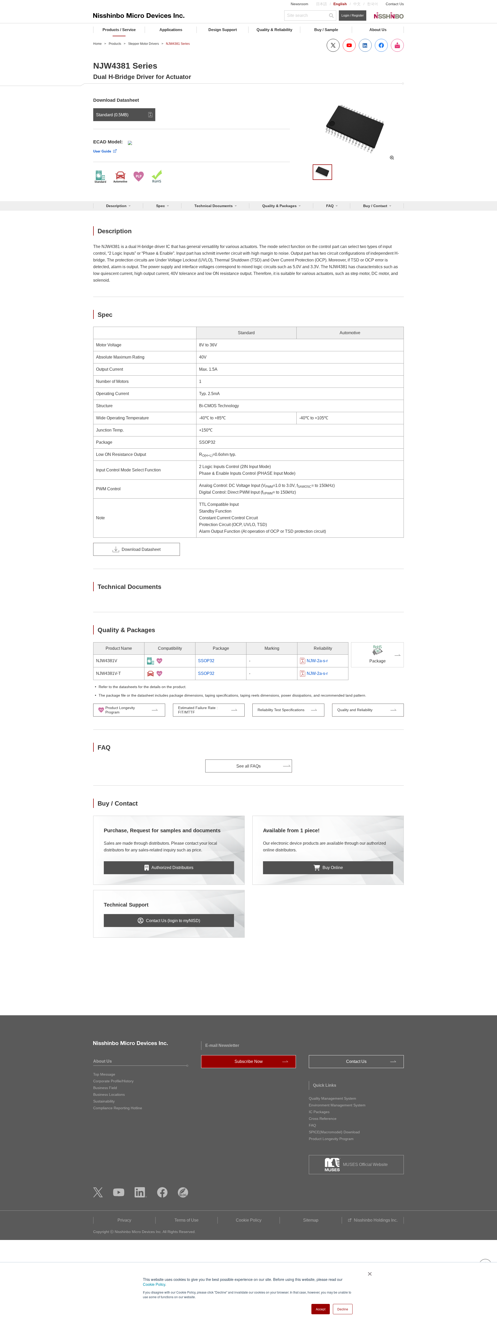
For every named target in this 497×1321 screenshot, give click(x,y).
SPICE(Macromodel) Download (334, 1132)
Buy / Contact (375, 206)
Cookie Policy (154, 1284)
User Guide (102, 151)
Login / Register (352, 15)
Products (115, 44)
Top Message (104, 1074)
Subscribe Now (249, 1061)
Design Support (222, 29)
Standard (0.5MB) (112, 115)
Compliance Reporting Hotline (117, 1108)
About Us (377, 29)
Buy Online (333, 867)
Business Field (105, 1088)
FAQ (330, 206)
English (340, 4)
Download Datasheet (141, 549)
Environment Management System (337, 1105)
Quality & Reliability (274, 29)
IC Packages (319, 1112)
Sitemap (310, 1220)
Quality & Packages (279, 206)
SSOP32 (206, 661)
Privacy (124, 1220)
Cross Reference (323, 1118)
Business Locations (109, 1094)
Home (97, 44)
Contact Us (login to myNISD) (173, 920)
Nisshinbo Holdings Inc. (376, 1220)
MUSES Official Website (365, 1164)
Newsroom (299, 4)
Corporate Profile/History (113, 1081)
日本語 (321, 4)
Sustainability (104, 1101)
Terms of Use (186, 1220)
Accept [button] (320, 1309)
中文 (357, 4)
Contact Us (395, 4)
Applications (170, 29)
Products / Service (119, 29)
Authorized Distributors (172, 867)
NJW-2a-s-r (317, 661)
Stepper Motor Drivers (143, 44)
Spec (160, 206)
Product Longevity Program (331, 1139)
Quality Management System (332, 1098)
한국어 (372, 4)
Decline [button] (342, 1309)
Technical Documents (213, 206)
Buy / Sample (326, 29)
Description (116, 206)
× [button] (369, 1272)
